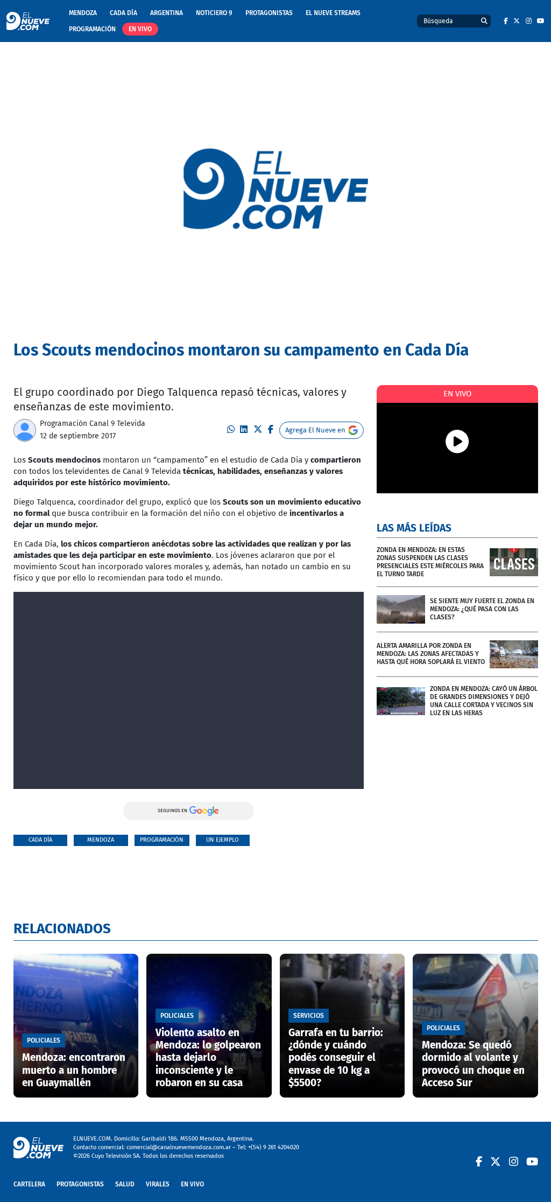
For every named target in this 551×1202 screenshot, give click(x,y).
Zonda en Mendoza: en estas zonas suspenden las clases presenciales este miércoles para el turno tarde (430, 562)
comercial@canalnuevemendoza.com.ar (178, 1147)
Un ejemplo (222, 839)
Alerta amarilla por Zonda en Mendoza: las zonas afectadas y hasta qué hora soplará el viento (431, 654)
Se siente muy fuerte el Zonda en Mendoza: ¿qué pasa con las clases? (482, 609)
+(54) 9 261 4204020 (273, 1147)
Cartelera (29, 1184)
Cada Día (123, 13)
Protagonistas (269, 13)
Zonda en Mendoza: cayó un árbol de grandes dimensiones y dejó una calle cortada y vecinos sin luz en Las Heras (484, 701)
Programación (92, 29)
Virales (157, 1184)
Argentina (166, 13)
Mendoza (83, 13)
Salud (125, 1184)
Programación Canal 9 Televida (92, 423)
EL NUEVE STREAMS (333, 13)
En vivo (140, 29)
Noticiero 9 (214, 13)
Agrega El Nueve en (315, 430)
